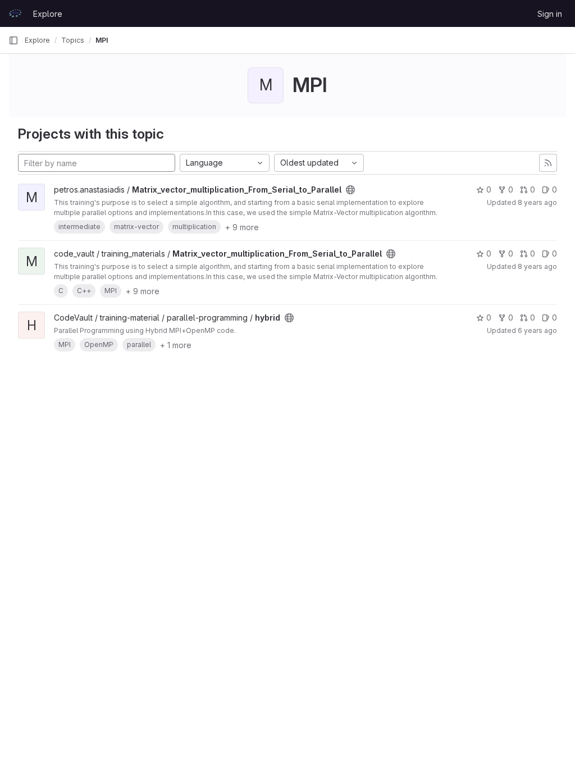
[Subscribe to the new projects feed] (548, 163)
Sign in (549, 14)
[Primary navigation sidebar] (13, 40)
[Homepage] (15, 13)
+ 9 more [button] (242, 227)
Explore (47, 14)
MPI (101, 40)
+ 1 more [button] (175, 345)
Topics (72, 40)
